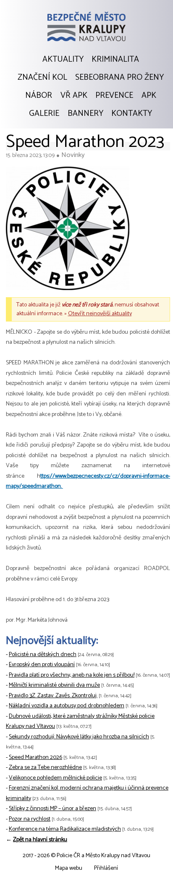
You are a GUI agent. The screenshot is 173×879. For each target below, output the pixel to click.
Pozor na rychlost (29, 819)
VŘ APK (73, 96)
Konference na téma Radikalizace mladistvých (65, 829)
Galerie (44, 114)
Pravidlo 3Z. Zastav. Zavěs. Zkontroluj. (53, 696)
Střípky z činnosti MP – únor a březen (52, 809)
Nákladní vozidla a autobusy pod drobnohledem (66, 706)
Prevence (114, 96)
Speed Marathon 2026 (35, 757)
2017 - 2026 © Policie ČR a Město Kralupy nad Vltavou (86, 856)
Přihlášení (106, 868)
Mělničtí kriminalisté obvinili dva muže (54, 685)
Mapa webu (68, 868)
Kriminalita (115, 60)
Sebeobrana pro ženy (119, 78)
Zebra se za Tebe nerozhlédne (45, 767)
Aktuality (63, 60)
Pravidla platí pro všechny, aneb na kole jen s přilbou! (71, 675)
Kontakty (131, 114)
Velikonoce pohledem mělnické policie (55, 778)
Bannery (85, 114)
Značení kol (42, 78)
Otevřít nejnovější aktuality (100, 314)
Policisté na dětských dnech (42, 654)
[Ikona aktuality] (67, 230)
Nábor (38, 96)
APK (149, 96)
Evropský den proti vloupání (42, 665)
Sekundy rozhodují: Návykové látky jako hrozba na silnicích (79, 737)
